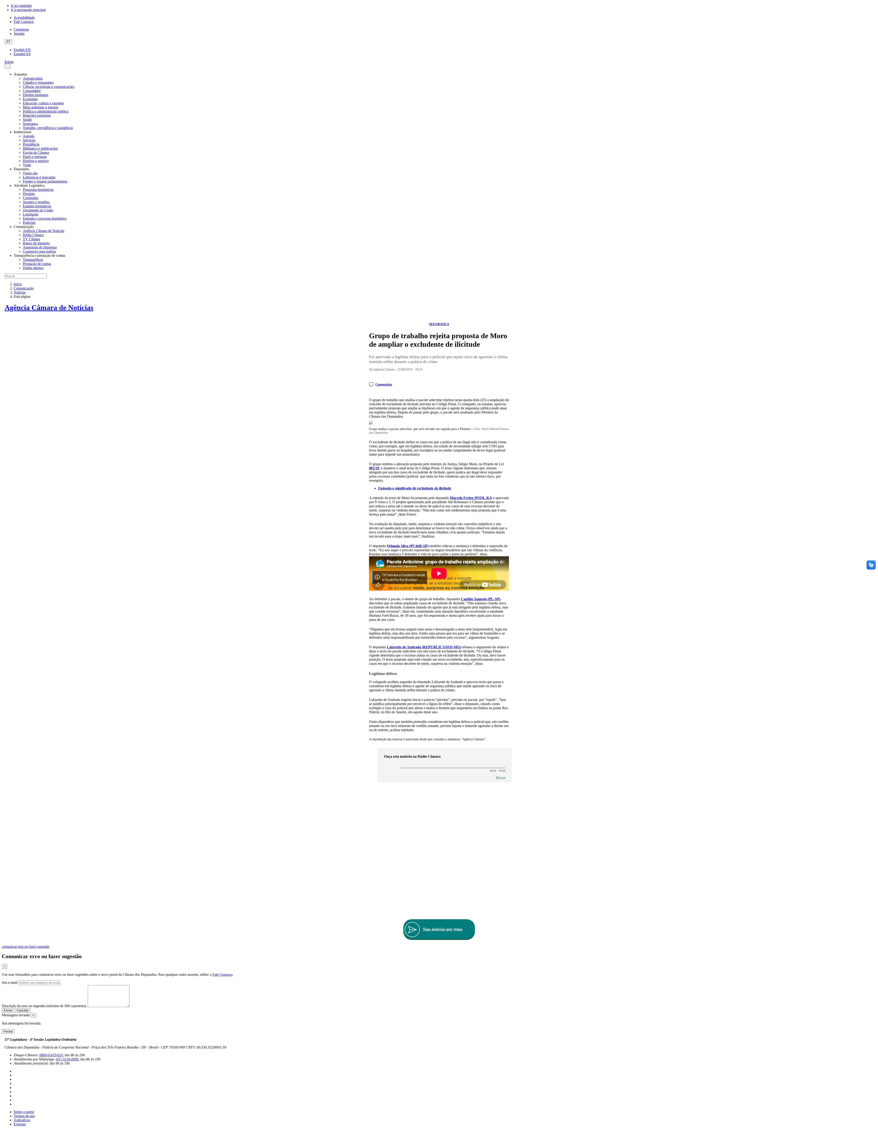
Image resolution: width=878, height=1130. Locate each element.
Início (18, 284)
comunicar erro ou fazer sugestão (25, 947)
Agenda (28, 136)
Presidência (31, 144)
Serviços (29, 140)
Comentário (383, 384)
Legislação (30, 214)
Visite (27, 165)
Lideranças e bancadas (39, 177)
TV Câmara (31, 239)
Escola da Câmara (36, 152)
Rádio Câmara (33, 235)
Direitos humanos (35, 95)
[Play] (390, 768)
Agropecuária (33, 78)
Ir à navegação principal (28, 10)
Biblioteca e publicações (40, 148)
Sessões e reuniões (36, 202)
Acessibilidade (24, 17)
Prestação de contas (37, 264)
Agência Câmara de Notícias (43, 231)
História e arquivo (36, 161)
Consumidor (32, 91)
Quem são (30, 173)
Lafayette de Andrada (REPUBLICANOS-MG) (424, 647)
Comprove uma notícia (39, 251)
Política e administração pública (45, 111)
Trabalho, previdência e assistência (48, 128)
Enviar (8, 1010)
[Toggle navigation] (8, 66)
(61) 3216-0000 (67, 1059)
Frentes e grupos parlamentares (45, 181)
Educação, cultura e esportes (43, 103)
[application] (445, 767)
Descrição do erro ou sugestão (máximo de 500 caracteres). (44, 1006)
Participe (29, 222)
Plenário (29, 194)
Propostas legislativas (38, 190)
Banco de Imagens (36, 243)
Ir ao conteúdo (21, 6)
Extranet (20, 1124)
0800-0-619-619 (51, 1055)
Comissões (30, 198)
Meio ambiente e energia (40, 107)
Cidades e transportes (38, 82)
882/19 (374, 468)
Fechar (8, 1031)
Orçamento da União (38, 210)
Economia (30, 99)
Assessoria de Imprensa (40, 247)
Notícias (20, 292)
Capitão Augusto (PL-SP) (480, 599)
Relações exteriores (37, 115)
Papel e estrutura (35, 157)
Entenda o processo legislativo (45, 218)
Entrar (9, 62)
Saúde (27, 120)
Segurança (30, 124)
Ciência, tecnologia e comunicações (48, 87)
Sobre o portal (24, 1112)
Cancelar (22, 1010)
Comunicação (24, 288)
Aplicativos (22, 1120)
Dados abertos (33, 268)
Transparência (33, 260)
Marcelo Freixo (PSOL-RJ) (471, 498)
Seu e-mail (9, 982)
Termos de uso (24, 1116)
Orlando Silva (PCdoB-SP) (407, 546)
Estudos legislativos (37, 206)
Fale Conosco (24, 22)
